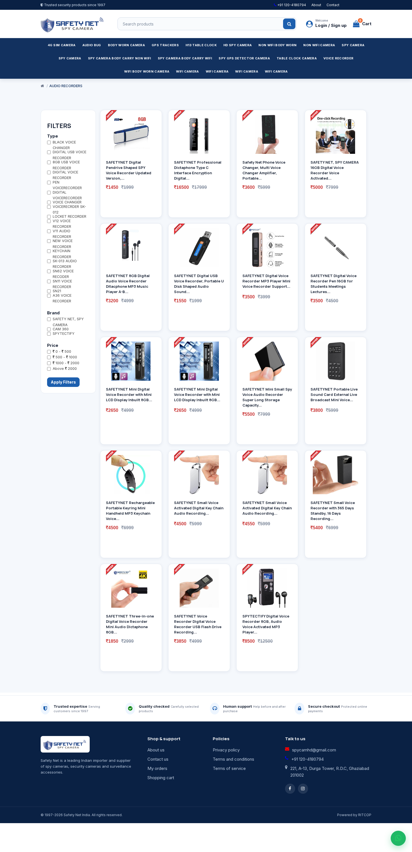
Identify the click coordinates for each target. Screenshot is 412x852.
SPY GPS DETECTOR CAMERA (244, 58)
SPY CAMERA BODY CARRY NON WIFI (119, 58)
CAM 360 (61, 329)
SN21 (57, 291)
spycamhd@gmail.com (314, 750)
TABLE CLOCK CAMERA (297, 58)
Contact (333, 5)
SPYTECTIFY (64, 333)
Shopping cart (160, 777)
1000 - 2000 (66, 363)
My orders (157, 768)
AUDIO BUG (91, 45)
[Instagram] (303, 789)
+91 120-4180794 (291, 5)
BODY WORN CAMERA (126, 45)
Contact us (157, 759)
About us (156, 750)
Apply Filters (63, 382)
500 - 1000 (65, 357)
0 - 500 (62, 351)
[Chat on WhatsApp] (398, 838)
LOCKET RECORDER (69, 216)
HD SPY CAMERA (237, 45)
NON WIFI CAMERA (319, 45)
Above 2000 (65, 368)
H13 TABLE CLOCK (201, 45)
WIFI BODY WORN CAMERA (146, 71)
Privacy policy (226, 750)
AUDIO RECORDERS (65, 85)
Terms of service (229, 768)
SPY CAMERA (353, 45)
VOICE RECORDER (338, 58)
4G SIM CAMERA (62, 45)
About (316, 5)
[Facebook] (290, 789)
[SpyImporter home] (73, 23)
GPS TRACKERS (165, 45)
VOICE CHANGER (67, 202)
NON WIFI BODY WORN (277, 45)
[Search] (289, 23)
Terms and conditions (233, 759)
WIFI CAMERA (187, 71)
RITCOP (364, 815)
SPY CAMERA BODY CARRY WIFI (185, 58)
